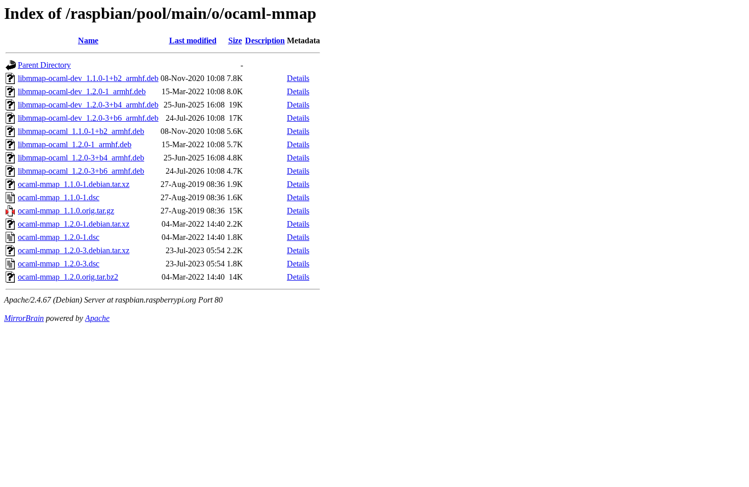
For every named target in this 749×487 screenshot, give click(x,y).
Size (235, 40)
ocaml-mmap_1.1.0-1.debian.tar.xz (73, 184)
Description (265, 40)
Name (88, 40)
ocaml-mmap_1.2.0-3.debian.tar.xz (73, 250)
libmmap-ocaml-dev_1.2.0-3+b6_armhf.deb (88, 118)
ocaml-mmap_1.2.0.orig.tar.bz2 (68, 277)
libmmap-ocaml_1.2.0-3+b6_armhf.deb (81, 171)
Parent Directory (44, 65)
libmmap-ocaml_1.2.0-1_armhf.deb (74, 144)
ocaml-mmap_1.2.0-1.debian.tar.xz (73, 224)
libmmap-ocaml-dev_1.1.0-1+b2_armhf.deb (88, 78)
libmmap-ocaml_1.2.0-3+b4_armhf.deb (81, 157)
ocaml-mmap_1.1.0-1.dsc (58, 197)
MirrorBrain (24, 318)
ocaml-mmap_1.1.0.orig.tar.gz (66, 210)
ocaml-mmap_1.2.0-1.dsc (58, 237)
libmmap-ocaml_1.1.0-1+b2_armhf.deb (81, 131)
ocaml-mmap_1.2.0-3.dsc (58, 263)
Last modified (193, 40)
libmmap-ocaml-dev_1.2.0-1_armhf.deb (82, 91)
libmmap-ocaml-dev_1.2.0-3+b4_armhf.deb (88, 104)
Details (298, 78)
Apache (97, 318)
